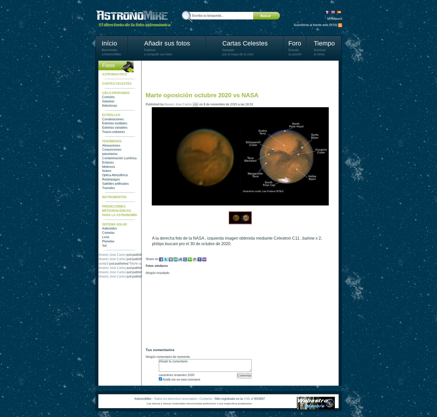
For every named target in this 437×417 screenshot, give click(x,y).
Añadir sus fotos (167, 43)
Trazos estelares (113, 132)
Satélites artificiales (115, 184)
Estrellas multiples (114, 123)
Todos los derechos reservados (175, 399)
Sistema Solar (114, 224)
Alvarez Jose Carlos (112, 255)
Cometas (108, 233)
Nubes (106, 171)
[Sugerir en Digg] (180, 259)
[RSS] (340, 25)
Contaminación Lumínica (119, 158)
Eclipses (108, 162)
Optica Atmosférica (115, 175)
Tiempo (324, 43)
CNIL (247, 399)
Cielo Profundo (115, 93)
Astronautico (114, 74)
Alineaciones (111, 145)
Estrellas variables (114, 127)
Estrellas (111, 115)
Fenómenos (112, 141)
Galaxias (108, 101)
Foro (294, 43)
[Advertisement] (238, 75)
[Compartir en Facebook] (161, 259)
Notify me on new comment (181, 379)
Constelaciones (113, 119)
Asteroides (109, 228)
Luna (105, 237)
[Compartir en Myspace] (171, 259)
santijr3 (103, 263)
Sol (104, 245)
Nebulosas (109, 105)
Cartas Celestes (245, 43)
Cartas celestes (117, 83)
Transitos (108, 188)
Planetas (108, 241)
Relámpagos (111, 179)
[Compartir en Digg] (185, 259)
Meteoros (108, 167)
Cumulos (108, 97)
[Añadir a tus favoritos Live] (195, 259)
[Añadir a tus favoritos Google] (200, 259)
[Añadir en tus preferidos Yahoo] (204, 259)
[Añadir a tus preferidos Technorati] (190, 259)
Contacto (206, 399)
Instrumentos (114, 197)
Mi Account (334, 18)
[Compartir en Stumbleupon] (175, 259)
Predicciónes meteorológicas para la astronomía (119, 211)
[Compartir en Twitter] (166, 259)
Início (109, 43)
